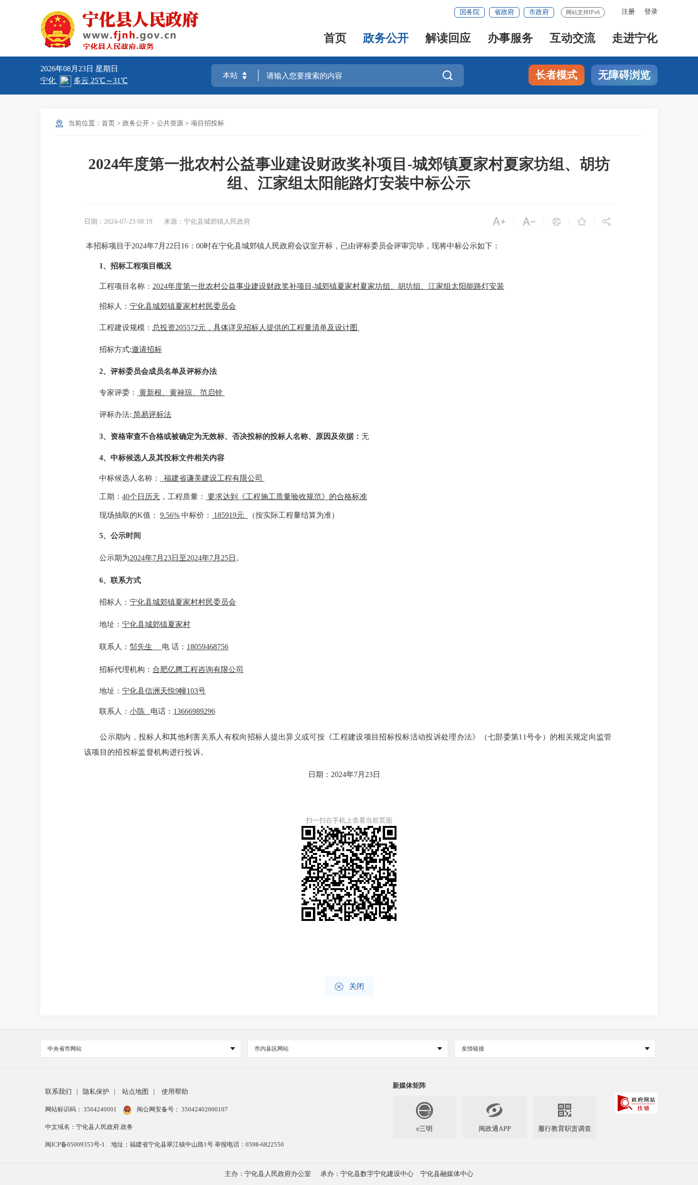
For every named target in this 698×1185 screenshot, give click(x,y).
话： (179, 647)
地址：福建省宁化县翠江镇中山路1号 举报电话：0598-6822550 (197, 1144)
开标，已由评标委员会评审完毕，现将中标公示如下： (409, 246)
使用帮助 (174, 1091)
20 (135, 246)
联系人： (114, 647)
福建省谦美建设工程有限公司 (213, 478)
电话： (162, 711)
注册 (628, 11)
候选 (122, 478)
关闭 (349, 987)
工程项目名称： (125, 286)
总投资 (163, 327)
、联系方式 (122, 580)
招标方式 (114, 349)
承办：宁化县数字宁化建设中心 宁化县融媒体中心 (397, 1173)
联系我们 (58, 1091)
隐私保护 (96, 1091)
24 (143, 246)
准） (331, 515)
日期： (319, 774)
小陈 (137, 711)
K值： (148, 515)
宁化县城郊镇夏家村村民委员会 (183, 306)
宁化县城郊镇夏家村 (156, 624)
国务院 (470, 12)
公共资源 (170, 123)
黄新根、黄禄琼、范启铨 (181, 393)
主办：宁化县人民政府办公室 (268, 1173)
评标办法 (114, 414)
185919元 (231, 515)
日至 (179, 558)
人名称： (145, 478)
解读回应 (448, 38)
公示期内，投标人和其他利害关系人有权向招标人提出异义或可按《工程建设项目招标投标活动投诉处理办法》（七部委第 (309, 737)
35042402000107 (204, 1109)
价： (204, 515)
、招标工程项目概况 (137, 266)
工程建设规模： (125, 327)
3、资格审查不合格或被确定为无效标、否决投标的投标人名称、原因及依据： (230, 436)
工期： (110, 497)
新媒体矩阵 (409, 1085)
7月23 (161, 558)
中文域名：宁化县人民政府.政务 (89, 1126)
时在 (211, 246)
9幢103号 (190, 691)
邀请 (139, 349)
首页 (335, 38)
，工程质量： (183, 497)
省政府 (504, 12)
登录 (651, 11)
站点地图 (135, 1091)
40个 (129, 497)
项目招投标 (207, 123)
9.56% (169, 515)
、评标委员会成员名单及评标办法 (160, 371)
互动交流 (572, 38)
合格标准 (352, 497)
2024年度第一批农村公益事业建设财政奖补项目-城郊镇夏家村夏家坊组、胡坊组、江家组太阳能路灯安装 (328, 286)
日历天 (148, 497)
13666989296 (194, 711)
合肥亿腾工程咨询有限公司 (198, 669)
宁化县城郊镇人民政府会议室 (268, 246)
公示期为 (114, 558)
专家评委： (118, 393)
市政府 (539, 12)
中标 (106, 478)
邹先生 (141, 647)
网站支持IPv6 (583, 12)
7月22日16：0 (177, 246)
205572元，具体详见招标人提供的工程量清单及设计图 (266, 327)
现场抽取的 (118, 515)
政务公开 (386, 38)
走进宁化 (635, 38)
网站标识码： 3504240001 (81, 1109)
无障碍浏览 (624, 75)
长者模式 (556, 75)
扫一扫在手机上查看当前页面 (349, 820)
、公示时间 (122, 535)
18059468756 (207, 647)
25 (224, 558)
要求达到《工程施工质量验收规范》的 (272, 497)
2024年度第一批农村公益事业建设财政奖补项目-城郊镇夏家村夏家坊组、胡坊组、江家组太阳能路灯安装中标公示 (349, 173)
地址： (110, 624)
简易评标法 (152, 414)
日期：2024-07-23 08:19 (118, 221)
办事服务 (510, 38)
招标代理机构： (125, 669)
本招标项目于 (109, 246)
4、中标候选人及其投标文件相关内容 (162, 458)
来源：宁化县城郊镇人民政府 (207, 221)
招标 (154, 349)
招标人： (114, 306)
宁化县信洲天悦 (148, 691)
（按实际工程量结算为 (286, 515)
